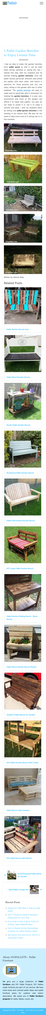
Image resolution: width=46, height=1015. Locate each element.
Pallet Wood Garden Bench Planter (22, 667)
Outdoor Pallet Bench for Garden (21, 715)
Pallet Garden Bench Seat (18, 329)
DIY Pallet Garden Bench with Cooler (23, 762)
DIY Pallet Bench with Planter (19, 858)
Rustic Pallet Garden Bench (18, 425)
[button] (41, 3)
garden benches (24, 90)
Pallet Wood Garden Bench (18, 377)
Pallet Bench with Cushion (18, 810)
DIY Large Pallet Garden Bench (20, 568)
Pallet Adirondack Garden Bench (21, 520)
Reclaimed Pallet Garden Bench (20, 473)
